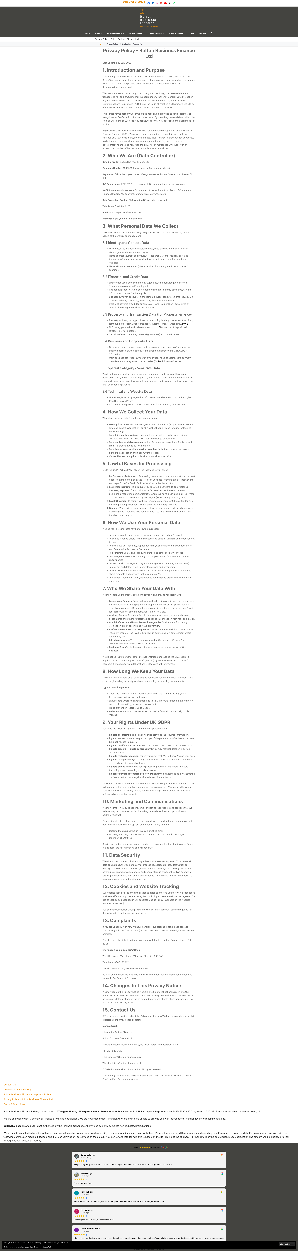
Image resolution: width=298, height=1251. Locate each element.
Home (87, 33)
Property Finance (176, 33)
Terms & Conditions (153, 39)
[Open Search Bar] (211, 33)
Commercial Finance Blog (30, 39)
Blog (192, 33)
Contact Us (8, 39)
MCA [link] (160, 361)
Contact (202, 33)
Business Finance (114, 33)
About (97, 33)
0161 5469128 (137, 1)
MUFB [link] (185, 323)
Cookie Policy (47, 1247)
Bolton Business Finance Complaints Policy (69, 39)
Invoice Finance (135, 33)
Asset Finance (156, 33)
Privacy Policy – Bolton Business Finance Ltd (117, 39)
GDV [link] (161, 327)
